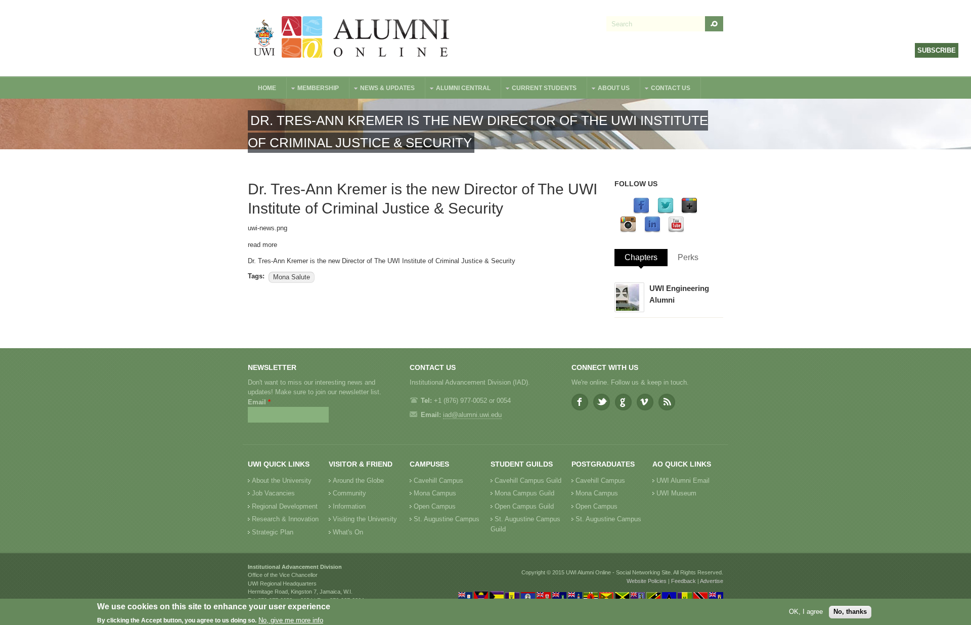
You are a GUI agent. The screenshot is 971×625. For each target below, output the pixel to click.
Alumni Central (458, 89)
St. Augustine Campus (446, 519)
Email (259, 402)
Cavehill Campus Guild (528, 480)
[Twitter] (665, 212)
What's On (348, 532)
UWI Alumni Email (683, 480)
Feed (666, 402)
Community (349, 493)
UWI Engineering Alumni (679, 294)
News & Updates (382, 89)
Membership (313, 89)
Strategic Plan (272, 532)
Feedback (683, 581)
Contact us (665, 89)
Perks (688, 257)
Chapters (641, 257)
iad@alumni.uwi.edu (472, 415)
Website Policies (647, 581)
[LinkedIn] (652, 230)
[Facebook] (641, 212)
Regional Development (285, 506)
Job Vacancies (273, 493)
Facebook (579, 402)
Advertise (711, 581)
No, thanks (850, 611)
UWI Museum (676, 493)
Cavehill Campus (438, 480)
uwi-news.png (267, 228)
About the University (282, 480)
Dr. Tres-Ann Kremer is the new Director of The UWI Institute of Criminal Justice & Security (381, 261)
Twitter (601, 402)
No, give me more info (290, 620)
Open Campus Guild (524, 506)
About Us (609, 89)
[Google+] (689, 212)
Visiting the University (365, 519)
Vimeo (645, 402)
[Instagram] (628, 230)
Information (349, 506)
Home (267, 88)
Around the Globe (358, 480)
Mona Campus (435, 493)
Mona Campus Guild (524, 493)
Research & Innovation (285, 519)
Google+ (623, 402)
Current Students (539, 89)
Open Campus (435, 506)
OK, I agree (806, 611)
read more (262, 244)
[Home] (352, 38)
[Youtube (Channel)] (676, 230)
